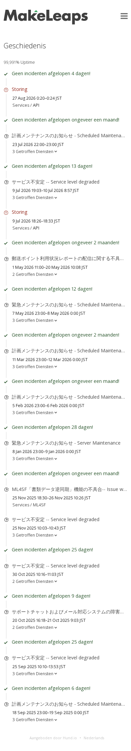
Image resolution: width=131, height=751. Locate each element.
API (36, 105)
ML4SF (39, 505)
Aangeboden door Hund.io (53, 738)
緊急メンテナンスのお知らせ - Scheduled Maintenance (70, 304)
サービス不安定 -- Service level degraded (55, 182)
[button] (124, 16)
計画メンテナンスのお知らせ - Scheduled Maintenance (70, 135)
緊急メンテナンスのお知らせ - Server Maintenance (66, 443)
